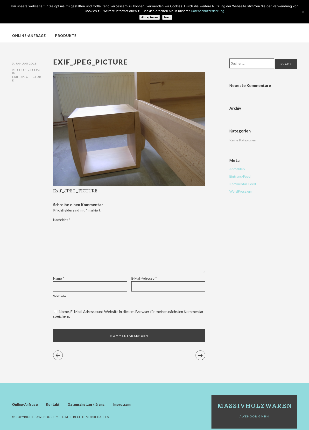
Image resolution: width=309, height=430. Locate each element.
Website (59, 296)
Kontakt (53, 404)
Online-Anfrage (29, 36)
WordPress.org (240, 191)
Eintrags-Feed (240, 176)
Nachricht (61, 220)
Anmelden (237, 169)
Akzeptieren (149, 17)
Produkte (66, 36)
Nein (167, 17)
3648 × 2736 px (28, 69)
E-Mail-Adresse (144, 278)
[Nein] (303, 11)
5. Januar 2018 (24, 63)
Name (58, 278)
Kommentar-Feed (242, 184)
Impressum (122, 404)
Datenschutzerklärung (86, 404)
